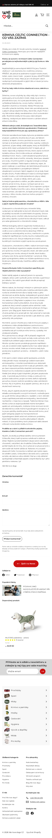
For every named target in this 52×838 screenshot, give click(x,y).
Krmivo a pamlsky (9, 762)
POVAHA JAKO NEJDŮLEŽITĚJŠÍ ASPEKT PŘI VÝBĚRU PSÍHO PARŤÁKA (36, 589)
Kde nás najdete (8, 801)
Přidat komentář (12, 539)
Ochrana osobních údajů (11, 818)
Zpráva (5, 510)
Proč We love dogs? (9, 798)
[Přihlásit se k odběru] (42, 671)
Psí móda (5, 783)
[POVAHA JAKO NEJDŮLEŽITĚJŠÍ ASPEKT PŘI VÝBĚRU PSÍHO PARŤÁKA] (11, 590)
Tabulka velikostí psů (34, 779)
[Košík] (42, 15)
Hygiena (5, 779)
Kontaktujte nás (8, 804)
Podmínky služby (33, 549)
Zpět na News (28, 563)
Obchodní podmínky (10, 815)
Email (5, 496)
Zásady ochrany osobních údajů (13, 549)
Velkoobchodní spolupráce (12, 811)
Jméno (5, 482)
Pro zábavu (6, 776)
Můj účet (29, 786)
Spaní (4, 769)
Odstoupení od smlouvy (35, 772)
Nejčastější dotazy (33, 766)
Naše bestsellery (32, 762)
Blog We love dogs (33, 783)
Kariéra (5, 808)
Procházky (6, 766)
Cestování (6, 772)
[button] (10, 640)
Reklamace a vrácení (34, 769)
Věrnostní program (33, 776)
